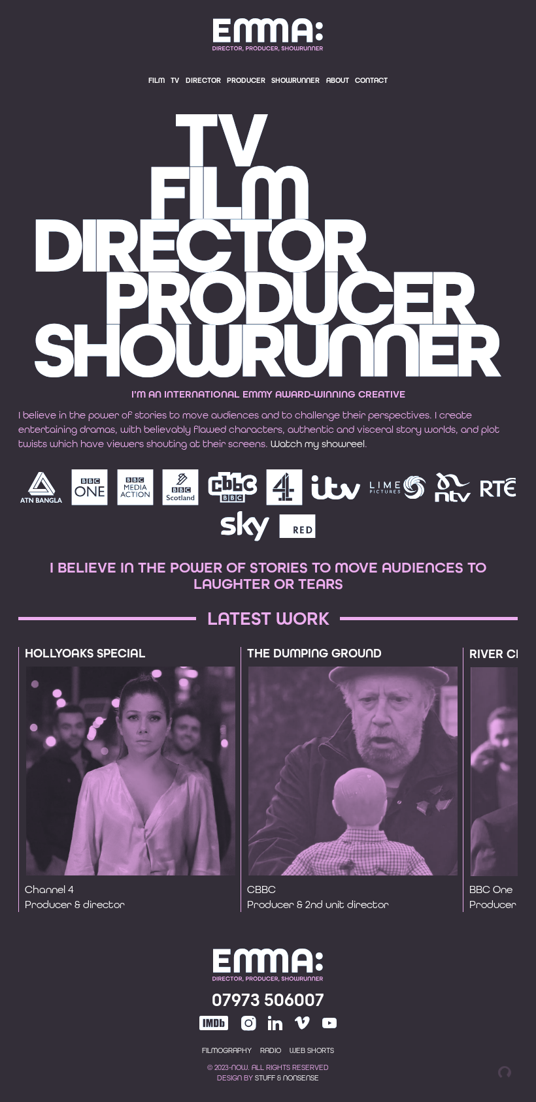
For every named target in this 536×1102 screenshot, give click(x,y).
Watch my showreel (318, 444)
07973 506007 (268, 1000)
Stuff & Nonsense (287, 1078)
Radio (270, 1051)
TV (175, 80)
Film (156, 80)
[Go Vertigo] (504, 1072)
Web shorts (312, 1051)
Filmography (227, 1051)
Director (203, 80)
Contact (371, 80)
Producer (246, 80)
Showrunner (295, 80)
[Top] (268, 968)
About (337, 80)
